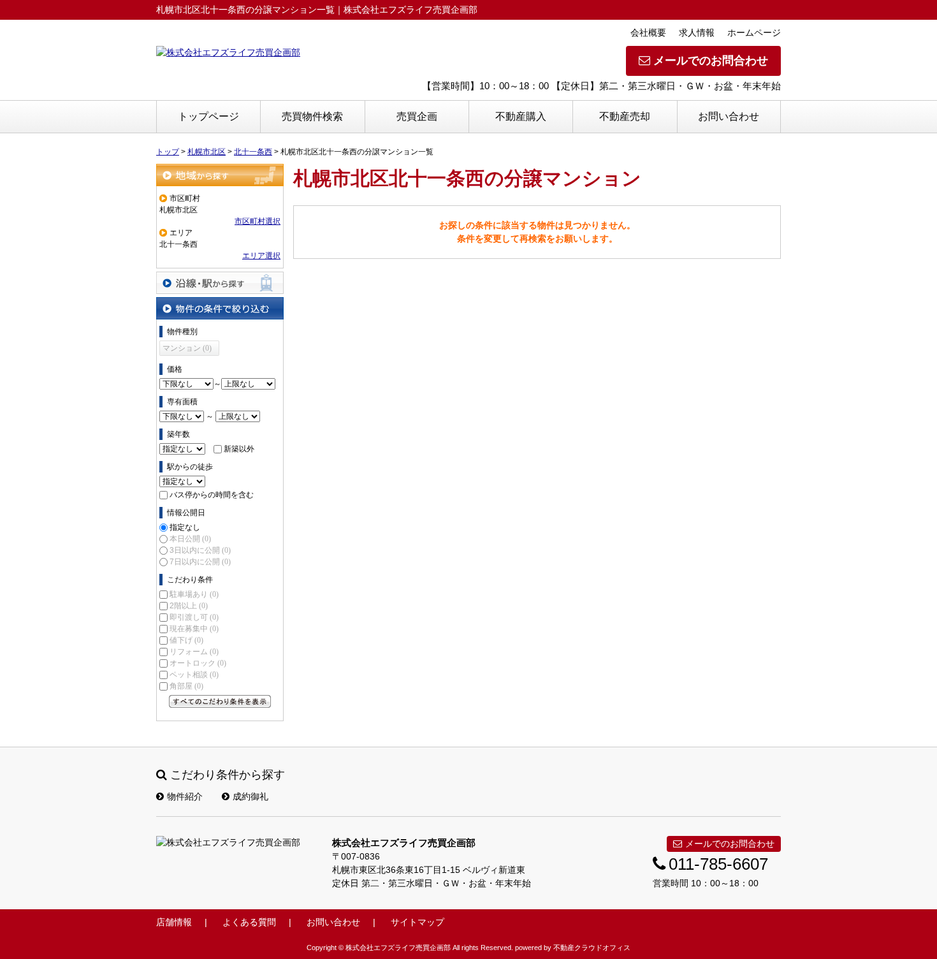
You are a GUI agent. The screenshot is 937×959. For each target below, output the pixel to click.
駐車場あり (194, 594)
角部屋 (186, 686)
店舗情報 (174, 922)
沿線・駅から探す (220, 283)
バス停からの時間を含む (212, 494)
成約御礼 (250, 796)
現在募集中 (194, 628)
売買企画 (416, 116)
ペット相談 (194, 674)
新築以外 (239, 448)
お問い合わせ (728, 116)
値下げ (186, 640)
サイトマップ (417, 922)
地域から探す (220, 175)
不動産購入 (520, 116)
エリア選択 (261, 255)
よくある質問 (249, 922)
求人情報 (697, 32)
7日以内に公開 (200, 561)
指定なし (185, 527)
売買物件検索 (312, 116)
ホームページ (754, 32)
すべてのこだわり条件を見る (220, 701)
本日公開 (190, 538)
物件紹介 (185, 796)
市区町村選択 (257, 221)
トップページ (208, 116)
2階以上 (189, 605)
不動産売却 (624, 116)
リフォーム (194, 651)
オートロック (198, 663)
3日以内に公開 (200, 550)
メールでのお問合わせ (710, 60)
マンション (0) (187, 348)
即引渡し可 (194, 617)
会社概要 (648, 32)
